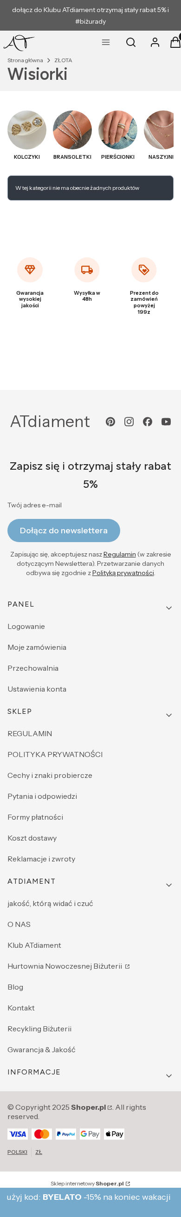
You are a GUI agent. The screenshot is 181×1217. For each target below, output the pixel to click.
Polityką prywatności (123, 573)
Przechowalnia (32, 668)
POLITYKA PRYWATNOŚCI (55, 754)
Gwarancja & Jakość (41, 1049)
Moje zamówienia (36, 647)
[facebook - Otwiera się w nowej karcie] (147, 421)
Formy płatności (35, 817)
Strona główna (25, 60)
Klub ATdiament (34, 945)
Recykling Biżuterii (39, 1028)
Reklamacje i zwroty (41, 858)
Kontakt (21, 1007)
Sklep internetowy (87, 1183)
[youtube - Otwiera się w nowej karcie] (166, 421)
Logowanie (26, 626)
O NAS (19, 924)
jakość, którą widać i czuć (50, 903)
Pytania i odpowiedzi (42, 796)
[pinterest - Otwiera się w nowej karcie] (110, 421)
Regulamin (119, 554)
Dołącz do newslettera (64, 530)
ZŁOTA (63, 60)
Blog (15, 986)
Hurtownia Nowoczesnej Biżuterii (65, 966)
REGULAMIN (29, 733)
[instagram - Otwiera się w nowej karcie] (129, 421)
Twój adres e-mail (34, 505)
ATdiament (50, 421)
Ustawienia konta (36, 688)
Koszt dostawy (32, 837)
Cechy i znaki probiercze (49, 775)
